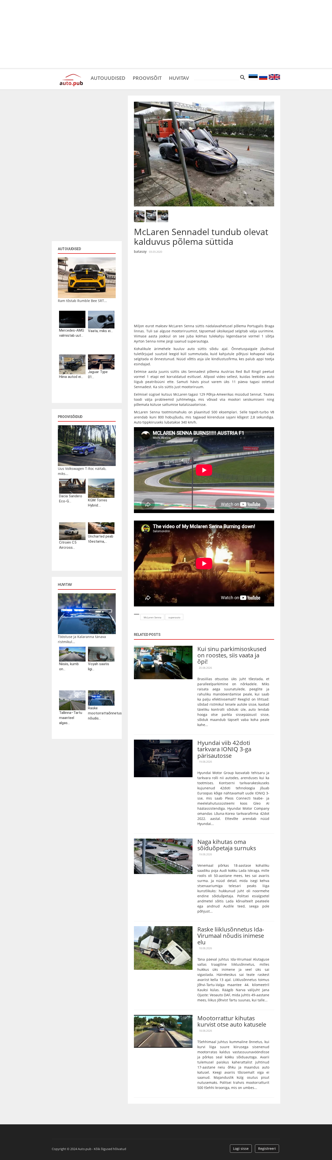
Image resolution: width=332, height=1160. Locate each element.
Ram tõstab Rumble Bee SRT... (82, 300)
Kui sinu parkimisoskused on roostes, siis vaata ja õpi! (231, 655)
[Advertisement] (166, 34)
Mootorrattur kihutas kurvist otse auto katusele (231, 1021)
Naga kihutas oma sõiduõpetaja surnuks (226, 845)
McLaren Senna (152, 617)
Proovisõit (147, 78)
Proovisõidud (70, 417)
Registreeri (267, 1148)
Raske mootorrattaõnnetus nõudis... (101, 713)
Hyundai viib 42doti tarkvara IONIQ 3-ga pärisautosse (224, 749)
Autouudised (108, 78)
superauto (174, 617)
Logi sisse (241, 1148)
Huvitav (179, 78)
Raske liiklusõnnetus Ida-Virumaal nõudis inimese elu (230, 935)
